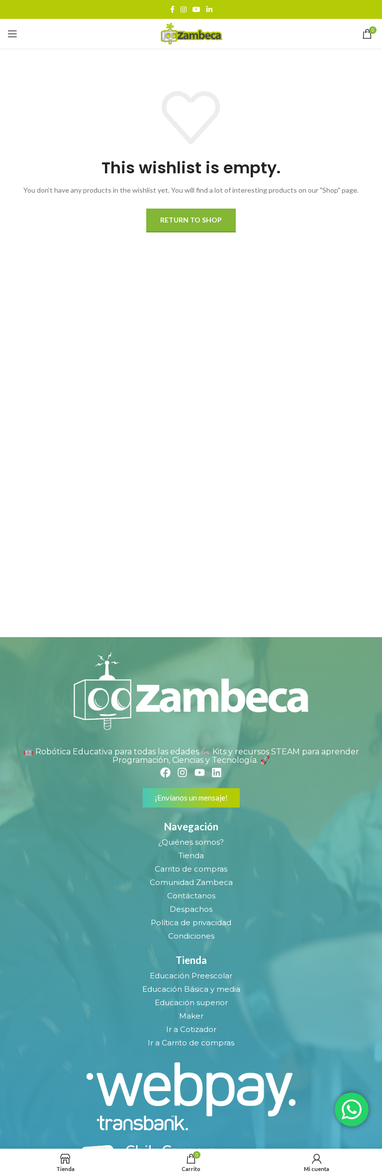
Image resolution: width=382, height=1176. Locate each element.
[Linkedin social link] (209, 9)
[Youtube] (199, 772)
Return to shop (191, 220)
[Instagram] (182, 772)
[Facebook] (165, 772)
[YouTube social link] (196, 9)
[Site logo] (191, 33)
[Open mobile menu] (12, 34)
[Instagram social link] (184, 9)
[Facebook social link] (172, 9)
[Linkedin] (216, 772)
